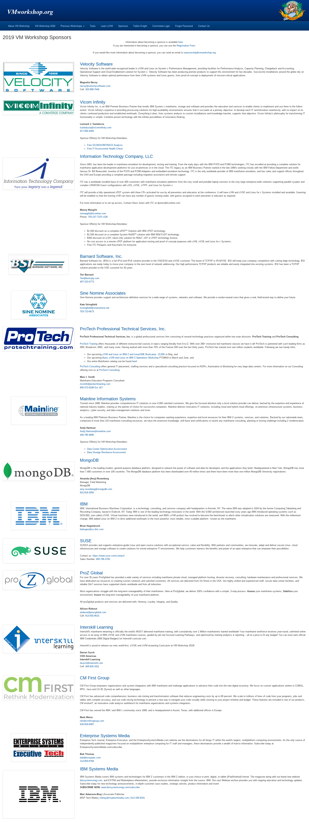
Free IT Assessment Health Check (105, 148)
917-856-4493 (87, 131)
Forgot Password (184, 26)
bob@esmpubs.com (90, 757)
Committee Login (161, 26)
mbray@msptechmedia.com (114, 797)
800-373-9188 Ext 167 (91, 387)
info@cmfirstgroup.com (92, 721)
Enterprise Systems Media (105, 735)
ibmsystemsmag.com (91, 780)
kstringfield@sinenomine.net (94, 308)
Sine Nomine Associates (103, 293)
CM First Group (94, 677)
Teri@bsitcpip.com (89, 278)
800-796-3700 (103, 559)
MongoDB (89, 460)
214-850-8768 (87, 761)
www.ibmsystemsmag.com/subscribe (120, 787)
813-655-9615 (92, 615)
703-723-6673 (87, 311)
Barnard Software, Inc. (101, 256)
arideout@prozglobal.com (93, 612)
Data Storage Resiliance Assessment (106, 452)
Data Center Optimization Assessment (107, 449)
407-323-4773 (87, 281)
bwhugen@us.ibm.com (92, 529)
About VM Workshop (19, 26)
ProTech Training (88, 343)
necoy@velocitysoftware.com (95, 86)
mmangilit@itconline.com (93, 213)
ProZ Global (91, 572)
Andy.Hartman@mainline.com (95, 431)
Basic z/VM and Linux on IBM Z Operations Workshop (130, 357)
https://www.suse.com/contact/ (109, 555)
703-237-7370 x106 (98, 216)
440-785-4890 (87, 434)
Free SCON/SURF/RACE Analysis (105, 145)
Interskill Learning (96, 627)
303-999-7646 (92, 89)
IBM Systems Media (99, 768)
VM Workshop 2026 (45, 26)
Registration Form (186, 45)
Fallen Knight (140, 26)
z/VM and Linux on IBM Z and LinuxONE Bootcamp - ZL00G (133, 354)
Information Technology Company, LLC (116, 156)
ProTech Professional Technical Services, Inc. (123, 328)
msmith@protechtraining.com (95, 384)
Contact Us (204, 26)
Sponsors (123, 26)
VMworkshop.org (30, 11)
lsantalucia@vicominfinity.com (95, 127)
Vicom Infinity (92, 102)
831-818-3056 (87, 492)
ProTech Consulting (90, 366)
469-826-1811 (92, 666)
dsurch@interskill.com (91, 663)
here (180, 42)
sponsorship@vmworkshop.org (200, 52)
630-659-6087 (87, 724)
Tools (92, 26)
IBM (84, 504)
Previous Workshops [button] (72, 26)
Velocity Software (96, 64)
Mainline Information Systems (108, 398)
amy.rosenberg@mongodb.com (96, 489)
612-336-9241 (138, 797)
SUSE (86, 540)
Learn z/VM (107, 26)
